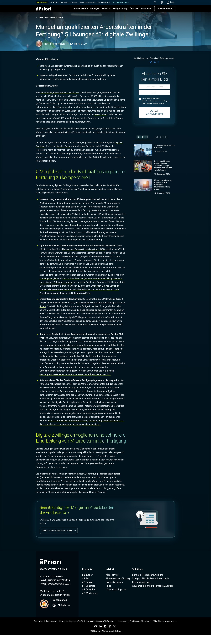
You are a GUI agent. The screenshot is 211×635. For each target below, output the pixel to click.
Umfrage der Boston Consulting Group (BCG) (83, 249)
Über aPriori (112, 574)
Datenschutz (51, 621)
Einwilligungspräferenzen (139, 621)
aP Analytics (88, 589)
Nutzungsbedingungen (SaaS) (71, 621)
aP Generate (88, 585)
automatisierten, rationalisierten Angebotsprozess (69, 345)
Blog (108, 585)
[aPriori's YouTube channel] (96, 626)
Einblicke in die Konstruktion (68, 225)
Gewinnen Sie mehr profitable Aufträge (153, 585)
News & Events (114, 582)
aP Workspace (90, 593)
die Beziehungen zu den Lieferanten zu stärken (101, 310)
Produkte (106, 8)
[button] (155, 2)
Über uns (134, 8)
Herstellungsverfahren (110, 473)
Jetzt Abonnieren (154, 112)
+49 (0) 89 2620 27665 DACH (55, 583)
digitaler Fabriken (114, 348)
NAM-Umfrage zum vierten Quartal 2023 (60, 92)
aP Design (87, 582)
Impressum (122, 621)
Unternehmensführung (118, 578)
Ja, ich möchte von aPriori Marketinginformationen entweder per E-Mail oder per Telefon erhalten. (155, 101)
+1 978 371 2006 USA (51, 576)
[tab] (143, 137)
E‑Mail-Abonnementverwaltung (165, 621)
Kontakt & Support (116, 589)
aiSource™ (87, 574)
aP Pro (86, 578)
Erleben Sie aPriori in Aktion (55, 594)
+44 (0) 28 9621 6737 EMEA (55, 580)
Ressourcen (146, 8)
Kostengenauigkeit (49, 278)
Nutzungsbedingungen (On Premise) (100, 621)
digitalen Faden (63, 146)
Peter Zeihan (101, 114)
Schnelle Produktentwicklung (147, 574)
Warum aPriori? (81, 8)
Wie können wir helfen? (52, 591)
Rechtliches (38, 621)
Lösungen (95, 8)
